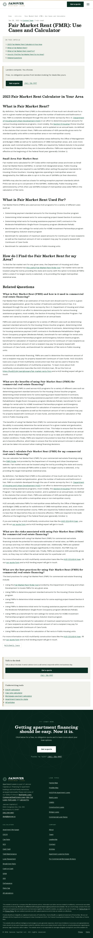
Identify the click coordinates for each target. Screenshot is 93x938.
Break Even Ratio (9, 864)
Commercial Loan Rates (58, 817)
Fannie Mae (53, 783)
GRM (5, 874)
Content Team (28, 20)
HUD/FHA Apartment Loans (59, 792)
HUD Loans (12, 800)
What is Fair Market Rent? (17, 48)
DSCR (5, 834)
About (51, 830)
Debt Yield (6, 849)
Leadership (53, 839)
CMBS (51, 802)
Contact (52, 844)
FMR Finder (11, 461)
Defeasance (7, 883)
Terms (88, 932)
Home (10, 16)
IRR (4, 878)
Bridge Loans (54, 812)
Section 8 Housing (61, 124)
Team (51, 834)
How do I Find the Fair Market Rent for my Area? (25, 54)
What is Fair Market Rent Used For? (21, 51)
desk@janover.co (9, 816)
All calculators (8, 893)
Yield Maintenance (10, 854)
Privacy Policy (9, 911)
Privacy (80, 932)
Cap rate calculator (13, 693)
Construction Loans (56, 807)
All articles (10, 702)
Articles (18, 16)
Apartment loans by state (16, 699)
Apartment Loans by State (59, 854)
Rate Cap (6, 888)
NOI (4, 844)
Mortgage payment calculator (18, 696)
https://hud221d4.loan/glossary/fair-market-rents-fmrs (27, 371)
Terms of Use (83, 909)
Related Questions (14, 58)
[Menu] (88, 4)
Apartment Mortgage (11, 830)
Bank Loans (53, 797)
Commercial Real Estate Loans (14, 797)
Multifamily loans (12, 645)
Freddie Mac (53, 788)
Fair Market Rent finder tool (26, 585)
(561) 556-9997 (30, 83)
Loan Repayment (9, 859)
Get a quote (75, 4)
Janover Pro (24, 800)
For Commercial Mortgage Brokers (62, 859)
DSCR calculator (12, 690)
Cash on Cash (8, 869)
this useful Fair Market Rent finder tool (43, 268)
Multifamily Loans (25, 795)
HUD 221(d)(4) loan (69, 521)
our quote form (19, 524)
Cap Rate (6, 839)
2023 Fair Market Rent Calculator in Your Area (24, 44)
